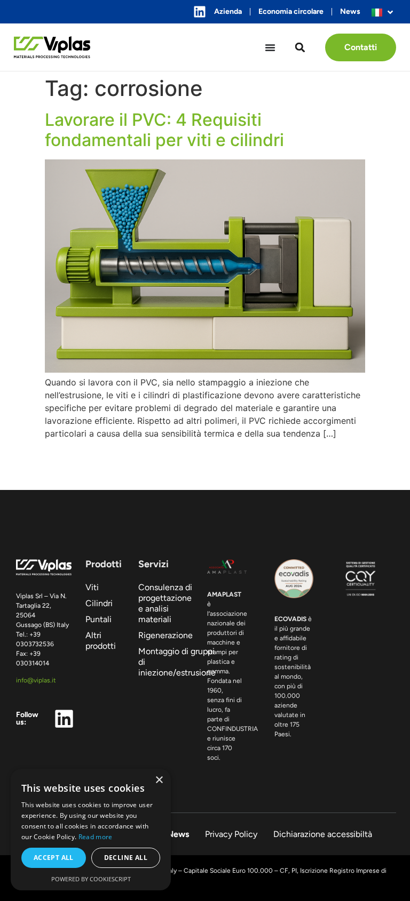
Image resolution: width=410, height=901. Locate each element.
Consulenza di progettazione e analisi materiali (165, 603)
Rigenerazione (165, 635)
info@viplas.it (36, 680)
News (350, 11)
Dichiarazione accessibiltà (322, 834)
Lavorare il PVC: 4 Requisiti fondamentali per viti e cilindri (164, 129)
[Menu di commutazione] (270, 47)
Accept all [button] (54, 857)
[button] (300, 47)
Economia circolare (291, 11)
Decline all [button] (125, 857)
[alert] (91, 829)
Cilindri (99, 603)
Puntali (98, 619)
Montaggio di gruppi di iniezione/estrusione (166, 662)
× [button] (159, 780)
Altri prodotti (100, 640)
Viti (92, 587)
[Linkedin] (199, 11)
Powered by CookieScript (91, 879)
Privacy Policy (231, 834)
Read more (95, 836)
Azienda (228, 11)
